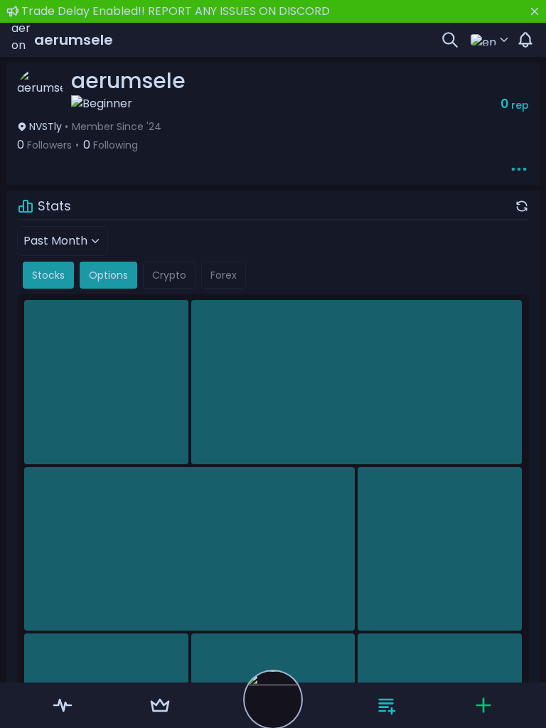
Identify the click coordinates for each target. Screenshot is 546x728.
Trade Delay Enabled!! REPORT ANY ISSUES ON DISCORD (175, 11)
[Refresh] (522, 206)
